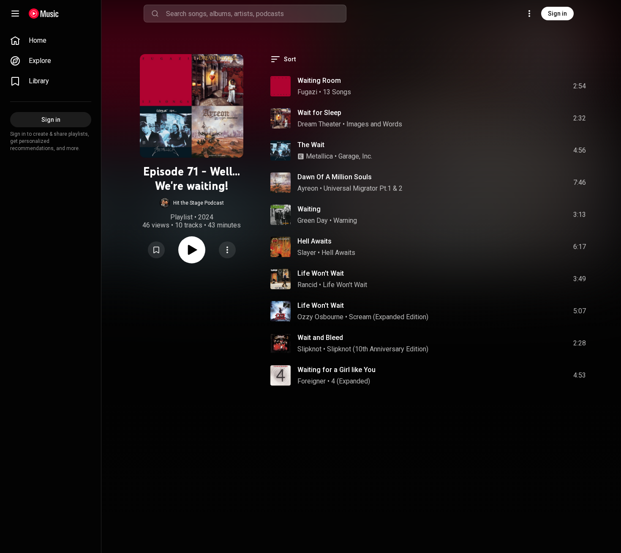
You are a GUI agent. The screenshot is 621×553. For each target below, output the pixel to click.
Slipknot (309, 349)
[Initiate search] (155, 13)
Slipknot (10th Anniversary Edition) (377, 349)
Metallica (319, 156)
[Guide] (15, 13)
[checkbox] (580, 86)
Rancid (307, 285)
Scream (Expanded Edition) (388, 317)
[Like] (515, 86)
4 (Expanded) (350, 381)
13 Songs (337, 92)
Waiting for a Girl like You (336, 370)
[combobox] (256, 13)
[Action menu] (227, 249)
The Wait (310, 145)
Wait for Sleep (319, 113)
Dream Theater (319, 124)
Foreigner (311, 381)
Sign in (557, 13)
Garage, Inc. (355, 156)
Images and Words (374, 124)
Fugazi (307, 92)
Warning (345, 220)
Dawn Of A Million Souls (334, 177)
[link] (50, 40)
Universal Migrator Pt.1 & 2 (363, 188)
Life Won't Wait (320, 273)
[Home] (44, 13)
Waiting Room (319, 81)
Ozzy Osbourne (320, 317)
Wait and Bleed (320, 338)
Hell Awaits (314, 241)
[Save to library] (156, 250)
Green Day (312, 220)
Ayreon (307, 188)
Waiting (309, 209)
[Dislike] (531, 86)
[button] (192, 203)
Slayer (306, 253)
